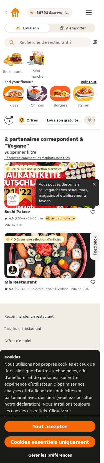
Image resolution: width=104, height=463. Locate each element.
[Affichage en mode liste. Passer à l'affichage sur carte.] (95, 43)
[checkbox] (13, 97)
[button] (12, 12)
